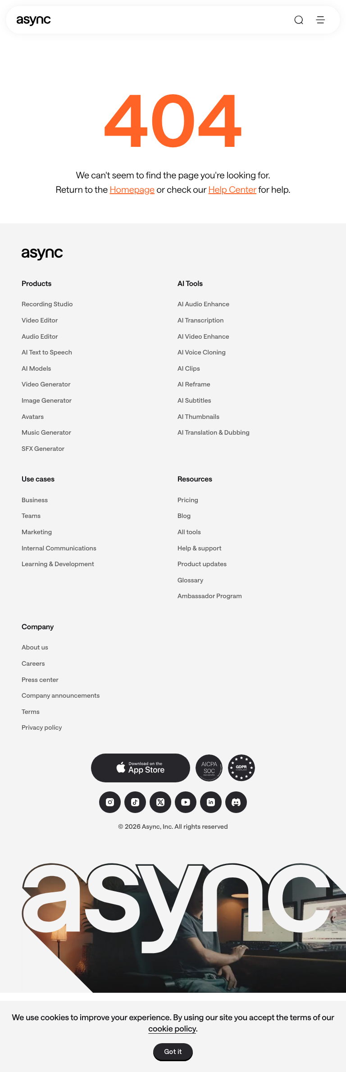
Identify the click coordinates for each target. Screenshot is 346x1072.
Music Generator (46, 432)
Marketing (37, 532)
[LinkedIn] (211, 802)
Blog (184, 515)
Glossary (190, 580)
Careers (33, 663)
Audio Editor (40, 336)
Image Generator (47, 400)
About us (35, 647)
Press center (40, 679)
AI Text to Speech (47, 352)
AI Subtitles (194, 400)
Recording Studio (47, 304)
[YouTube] (185, 802)
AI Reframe (194, 384)
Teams (31, 515)
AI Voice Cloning (202, 352)
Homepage (132, 189)
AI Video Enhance (203, 336)
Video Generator (46, 384)
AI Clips (189, 368)
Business (35, 500)
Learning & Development (58, 564)
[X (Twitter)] (160, 802)
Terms (31, 711)
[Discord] (236, 802)
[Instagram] (110, 802)
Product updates (202, 564)
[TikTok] (135, 802)
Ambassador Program (210, 596)
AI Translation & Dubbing (214, 432)
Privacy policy (42, 727)
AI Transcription (201, 320)
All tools (189, 532)
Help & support (200, 548)
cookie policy (172, 1028)
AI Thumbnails (198, 416)
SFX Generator (43, 448)
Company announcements (61, 695)
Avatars (33, 416)
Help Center (233, 189)
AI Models (36, 368)
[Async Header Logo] (34, 20)
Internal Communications (59, 548)
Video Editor (40, 320)
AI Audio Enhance (203, 304)
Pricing (188, 500)
